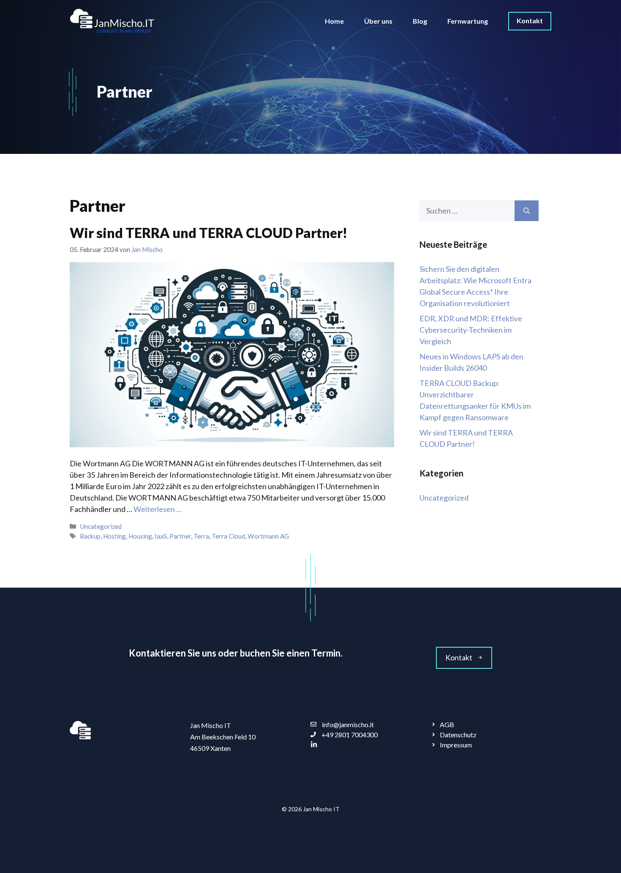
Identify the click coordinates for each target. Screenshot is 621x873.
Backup (90, 536)
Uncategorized (101, 526)
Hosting (114, 536)
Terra (201, 536)
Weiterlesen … (157, 509)
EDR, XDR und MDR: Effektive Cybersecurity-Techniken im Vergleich (470, 330)
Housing (140, 536)
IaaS (161, 536)
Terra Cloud (228, 536)
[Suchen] (527, 210)
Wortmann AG (268, 536)
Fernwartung (467, 21)
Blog (420, 21)
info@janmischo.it (348, 724)
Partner (180, 536)
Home (334, 21)
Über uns (378, 21)
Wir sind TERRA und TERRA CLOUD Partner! (208, 232)
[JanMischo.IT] (112, 20)
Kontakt (530, 20)
